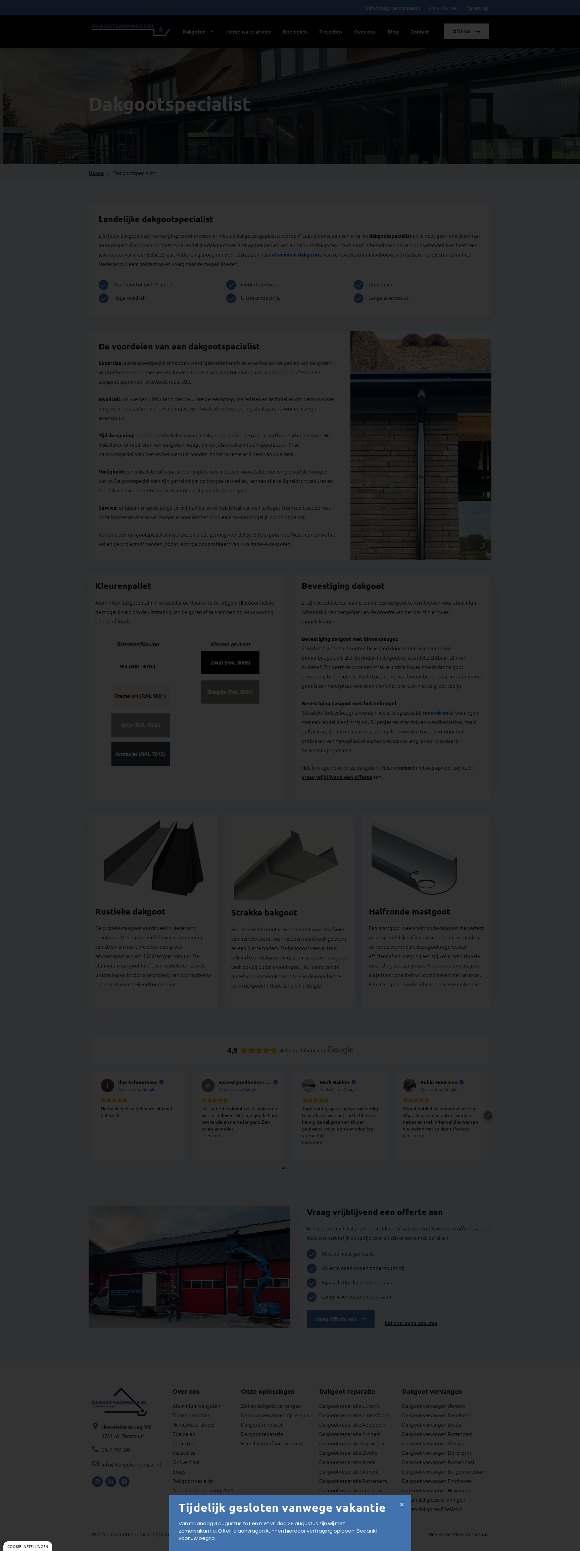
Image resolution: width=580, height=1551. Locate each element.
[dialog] (27, 1546)
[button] (401, 1504)
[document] (290, 775)
